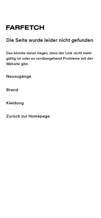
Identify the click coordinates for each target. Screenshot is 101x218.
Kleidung (15, 102)
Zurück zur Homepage (28, 116)
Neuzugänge (18, 76)
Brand (12, 89)
